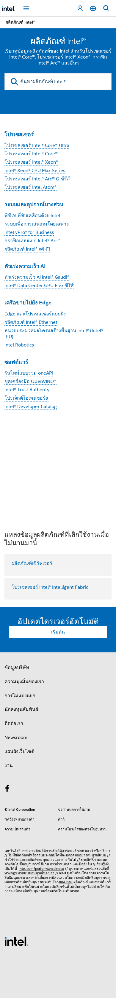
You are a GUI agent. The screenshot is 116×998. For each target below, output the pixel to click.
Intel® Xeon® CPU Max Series (34, 171)
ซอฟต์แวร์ (16, 361)
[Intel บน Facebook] (7, 789)
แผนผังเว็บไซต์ (19, 752)
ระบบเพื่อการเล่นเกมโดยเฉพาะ (36, 224)
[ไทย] (93, 8)
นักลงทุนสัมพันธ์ (21, 709)
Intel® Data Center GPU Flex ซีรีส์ (39, 286)
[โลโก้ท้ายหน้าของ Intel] (16, 941)
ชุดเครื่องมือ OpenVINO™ (30, 381)
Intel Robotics (19, 345)
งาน (8, 766)
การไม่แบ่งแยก (19, 696)
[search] (14, 81)
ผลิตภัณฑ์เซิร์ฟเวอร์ (32, 563)
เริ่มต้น (58, 632)
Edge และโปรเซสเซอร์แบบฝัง (35, 314)
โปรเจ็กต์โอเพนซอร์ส (26, 398)
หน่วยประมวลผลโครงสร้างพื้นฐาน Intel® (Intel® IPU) (53, 334)
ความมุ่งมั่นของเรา (24, 682)
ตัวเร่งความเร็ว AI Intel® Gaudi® (36, 277)
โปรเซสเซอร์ (19, 134)
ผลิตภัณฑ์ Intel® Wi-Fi (27, 249)
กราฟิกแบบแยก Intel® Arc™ (32, 241)
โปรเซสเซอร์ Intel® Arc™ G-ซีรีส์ (37, 179)
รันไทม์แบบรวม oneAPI (28, 373)
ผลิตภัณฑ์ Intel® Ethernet (30, 322)
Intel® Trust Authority (26, 390)
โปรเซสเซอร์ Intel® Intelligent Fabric (50, 587)
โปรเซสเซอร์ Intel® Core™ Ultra (36, 145)
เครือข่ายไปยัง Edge (27, 302)
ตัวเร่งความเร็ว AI (25, 266)
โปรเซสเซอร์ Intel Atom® (30, 187)
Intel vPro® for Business (29, 232)
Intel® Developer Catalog (30, 407)
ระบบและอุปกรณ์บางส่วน (33, 204)
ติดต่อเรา (13, 723)
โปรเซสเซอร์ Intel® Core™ (31, 154)
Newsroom (15, 738)
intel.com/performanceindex (41, 868)
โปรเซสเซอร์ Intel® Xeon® (31, 162)
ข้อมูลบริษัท (16, 668)
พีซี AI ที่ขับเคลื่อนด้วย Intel (32, 216)
